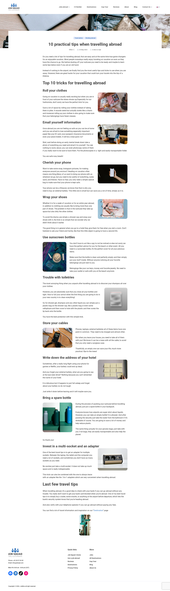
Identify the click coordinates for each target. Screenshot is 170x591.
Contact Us (146, 7)
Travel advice (79, 38)
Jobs (91, 555)
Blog (135, 7)
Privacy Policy (73, 568)
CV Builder (78, 7)
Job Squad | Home (74, 555)
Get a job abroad (74, 558)
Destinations (91, 7)
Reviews (116, 7)
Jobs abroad (63, 7)
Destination (98, 510)
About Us (93, 568)
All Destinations (95, 558)
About (126, 7)
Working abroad (90, 38)
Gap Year (104, 7)
